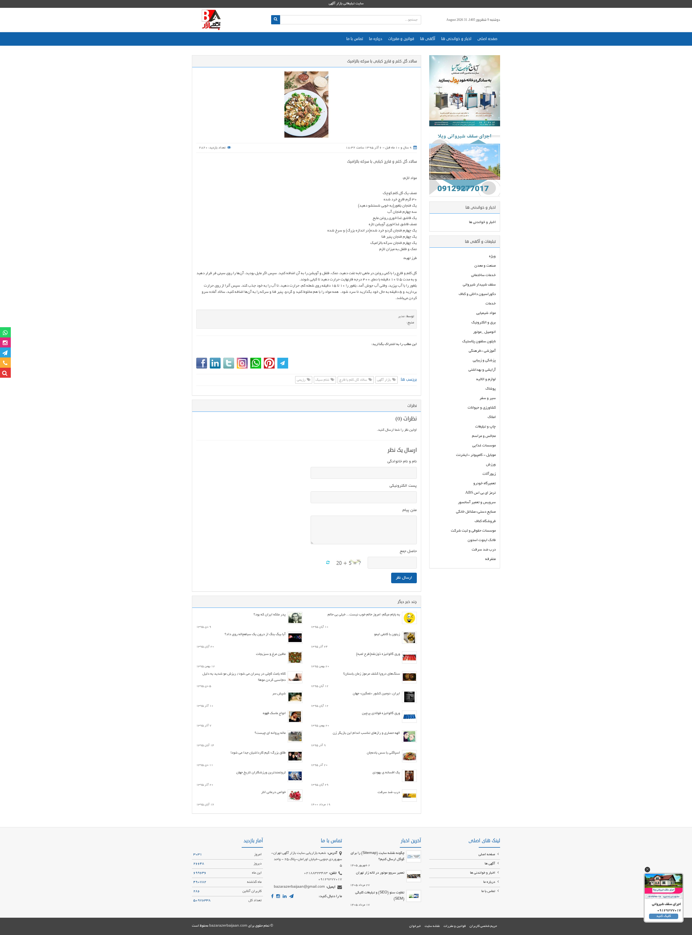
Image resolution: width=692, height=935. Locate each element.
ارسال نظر (404, 578)
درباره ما (375, 38)
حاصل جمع (408, 551)
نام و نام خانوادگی (402, 461)
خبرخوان (415, 926)
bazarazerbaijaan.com (228, 926)
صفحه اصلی (487, 38)
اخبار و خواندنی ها (456, 38)
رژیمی (301, 380)
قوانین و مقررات (401, 38)
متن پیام (409, 510)
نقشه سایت (432, 926)
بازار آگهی (384, 380)
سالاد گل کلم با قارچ (353, 380)
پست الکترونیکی (403, 486)
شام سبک (322, 380)
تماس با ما (354, 38)
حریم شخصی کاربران (483, 926)
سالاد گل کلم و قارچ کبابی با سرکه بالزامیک (382, 161)
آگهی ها (427, 38)
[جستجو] (275, 19)
